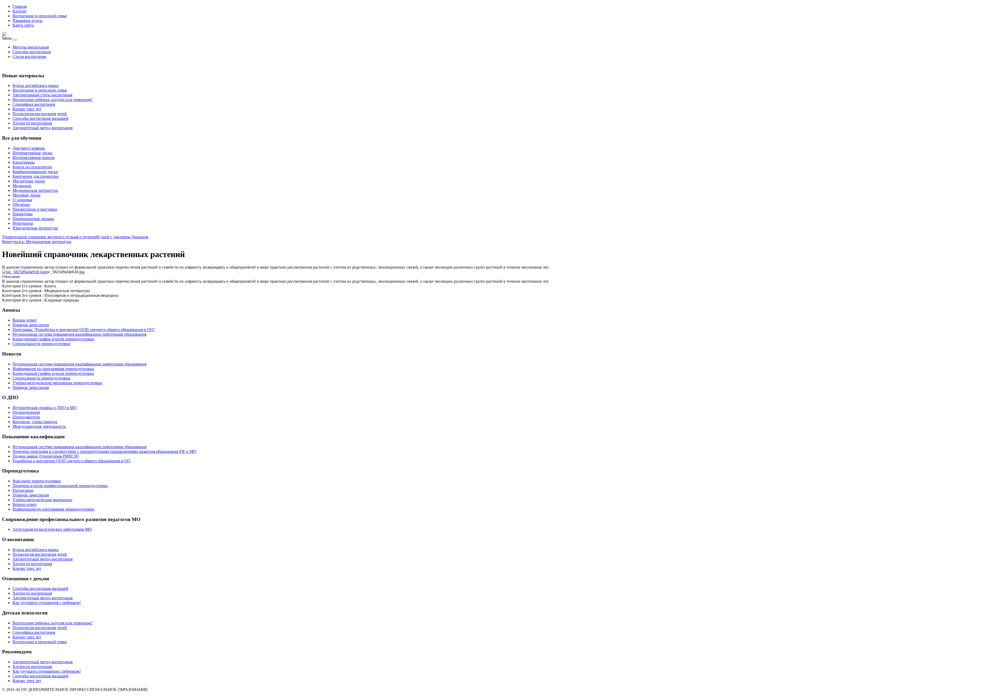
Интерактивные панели (34, 157)
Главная (20, 6)
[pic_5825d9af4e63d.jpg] (23, 272)
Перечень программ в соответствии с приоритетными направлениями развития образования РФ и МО (104, 451)
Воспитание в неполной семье (40, 16)
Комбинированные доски (35, 171)
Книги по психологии (32, 167)
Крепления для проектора (35, 176)
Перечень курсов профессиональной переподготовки (60, 485)
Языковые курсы (28, 20)
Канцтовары (24, 162)
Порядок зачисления (31, 495)
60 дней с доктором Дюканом (122, 237)
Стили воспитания (29, 56)
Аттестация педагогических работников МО (52, 529)
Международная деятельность (39, 426)
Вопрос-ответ (25, 504)
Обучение (21, 204)
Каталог (20, 11)
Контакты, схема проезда (35, 421)
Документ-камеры (29, 148)
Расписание (23, 490)
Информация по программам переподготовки (53, 509)
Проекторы (23, 214)
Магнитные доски (29, 181)
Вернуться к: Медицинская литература (36, 241)
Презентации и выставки (35, 209)
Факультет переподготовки (37, 481)
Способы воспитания (32, 52)
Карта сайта (23, 25)
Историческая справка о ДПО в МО (45, 407)
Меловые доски (26, 195)
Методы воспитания (31, 47)
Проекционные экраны (33, 218)
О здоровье (22, 200)
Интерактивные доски (32, 153)
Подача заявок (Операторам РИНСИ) (46, 456)
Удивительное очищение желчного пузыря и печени (49, 237)
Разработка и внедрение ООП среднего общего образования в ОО (71, 461)
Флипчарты (23, 223)
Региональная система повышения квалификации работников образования (79, 447)
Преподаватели (26, 417)
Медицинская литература (35, 190)
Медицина (22, 186)
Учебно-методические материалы (42, 500)
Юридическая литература (35, 228)
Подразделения (26, 412)
